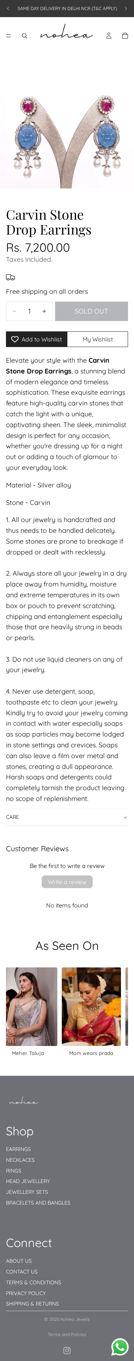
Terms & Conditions (33, 1282)
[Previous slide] (8, 8)
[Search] (24, 36)
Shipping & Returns (32, 1303)
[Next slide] (126, 8)
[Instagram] (67, 1350)
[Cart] (125, 36)
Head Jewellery (28, 1181)
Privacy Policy (26, 1293)
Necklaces (20, 1159)
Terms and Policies (67, 1334)
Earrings (18, 1148)
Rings (13, 1170)
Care (12, 817)
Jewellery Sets (27, 1192)
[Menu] (8, 35)
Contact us (22, 1271)
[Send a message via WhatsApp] (120, 1347)
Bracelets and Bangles (38, 1202)
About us (19, 1260)
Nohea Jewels (75, 1319)
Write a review (67, 881)
